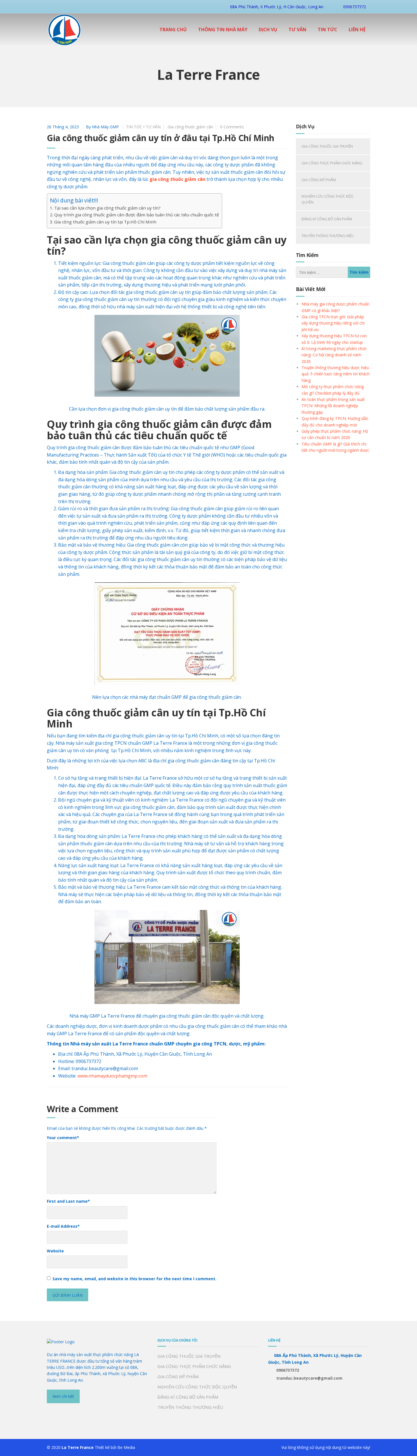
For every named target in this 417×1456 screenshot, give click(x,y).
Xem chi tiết (63, 1396)
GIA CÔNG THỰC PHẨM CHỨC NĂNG (332, 163)
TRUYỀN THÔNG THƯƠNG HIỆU (328, 235)
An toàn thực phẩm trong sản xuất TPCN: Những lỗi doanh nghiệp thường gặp (333, 406)
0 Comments (232, 126)
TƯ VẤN (297, 29)
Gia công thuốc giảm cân (190, 126)
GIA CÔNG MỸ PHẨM (319, 179)
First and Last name (68, 1201)
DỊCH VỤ (268, 29)
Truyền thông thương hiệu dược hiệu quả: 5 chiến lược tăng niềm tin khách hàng (336, 374)
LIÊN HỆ (357, 29)
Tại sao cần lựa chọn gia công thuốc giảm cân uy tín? (107, 208)
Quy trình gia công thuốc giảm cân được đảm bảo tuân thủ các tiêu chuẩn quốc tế (136, 214)
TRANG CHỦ (173, 29)
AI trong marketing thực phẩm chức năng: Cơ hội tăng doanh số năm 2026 (334, 355)
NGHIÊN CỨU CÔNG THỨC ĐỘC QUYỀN (328, 199)
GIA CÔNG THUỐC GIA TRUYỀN (327, 146)
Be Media (126, 1447)
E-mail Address (63, 1226)
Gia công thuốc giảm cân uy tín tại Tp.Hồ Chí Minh (105, 222)
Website (55, 1251)
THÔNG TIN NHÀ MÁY (222, 29)
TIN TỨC (327, 29)
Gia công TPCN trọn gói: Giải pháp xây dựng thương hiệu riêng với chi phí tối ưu (333, 323)
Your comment (63, 1137)
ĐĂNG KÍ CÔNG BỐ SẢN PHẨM (327, 218)
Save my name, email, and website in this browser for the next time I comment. (134, 1278)
